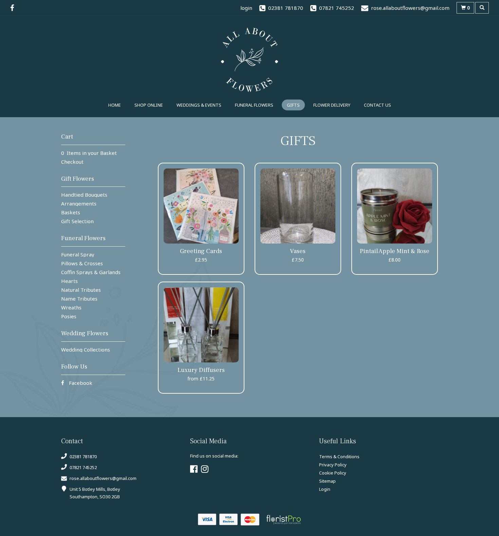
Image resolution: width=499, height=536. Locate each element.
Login (324, 489)
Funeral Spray (77, 254)
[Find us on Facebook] (14, 8)
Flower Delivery (331, 105)
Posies (68, 316)
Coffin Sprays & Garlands (91, 272)
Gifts (293, 105)
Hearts (69, 281)
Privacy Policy (333, 465)
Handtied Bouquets (84, 194)
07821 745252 (83, 467)
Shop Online (148, 105)
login (246, 7)
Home (114, 105)
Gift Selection (77, 221)
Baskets (70, 212)
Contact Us (377, 105)
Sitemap (327, 481)
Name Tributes (79, 298)
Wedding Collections (85, 349)
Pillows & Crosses (82, 263)
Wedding (198, 105)
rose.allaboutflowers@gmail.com (103, 478)
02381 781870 (83, 456)
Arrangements (78, 203)
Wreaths (71, 307)
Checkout (72, 161)
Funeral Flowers (254, 105)
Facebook (80, 382)
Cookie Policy (332, 473)
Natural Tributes (81, 289)
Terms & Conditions (339, 456)
